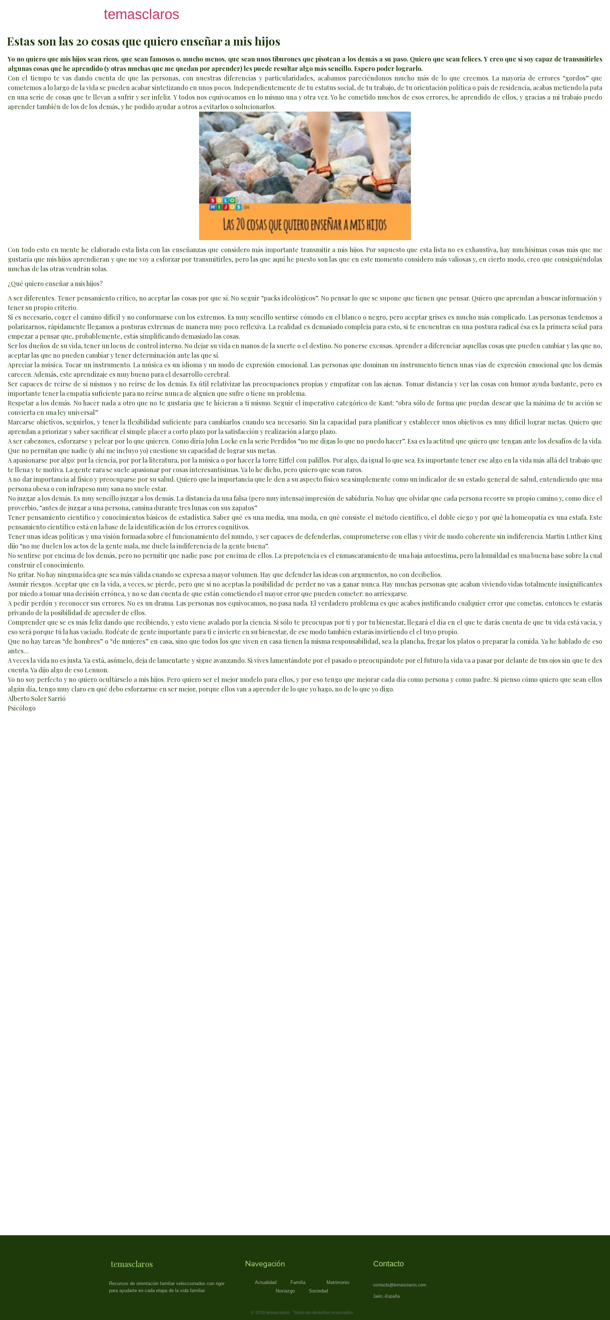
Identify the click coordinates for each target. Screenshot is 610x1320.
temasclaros (141, 14)
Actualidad (265, 1282)
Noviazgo (285, 1291)
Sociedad (318, 1291)
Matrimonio (338, 1282)
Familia (298, 1282)
